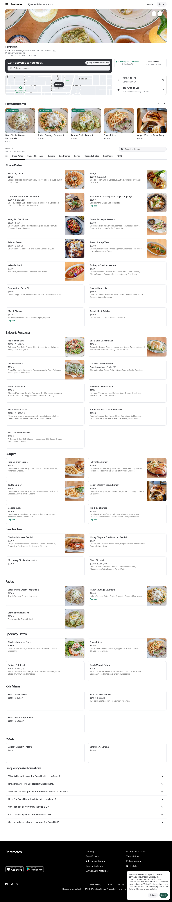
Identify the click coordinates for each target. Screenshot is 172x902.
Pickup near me (133, 861)
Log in (150, 4)
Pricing (120, 884)
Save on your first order (97, 871)
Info (54, 50)
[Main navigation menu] (6, 4)
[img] (59, 85)
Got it (163, 895)
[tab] (17, 156)
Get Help (90, 851)
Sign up (161, 4)
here (156, 889)
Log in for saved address (99, 63)
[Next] (164, 103)
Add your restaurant (95, 861)
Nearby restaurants (135, 851)
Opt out (153, 895)
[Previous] (158, 103)
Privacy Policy (95, 884)
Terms (109, 884)
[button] (86, 776)
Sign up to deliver (94, 866)
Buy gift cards (92, 856)
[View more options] (159, 13)
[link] (154, 13)
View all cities (132, 856)
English (133, 866)
